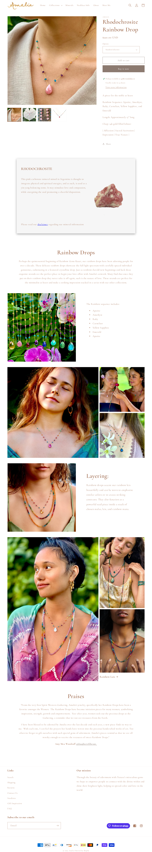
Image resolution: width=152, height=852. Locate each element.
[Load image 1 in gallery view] (14, 115)
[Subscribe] (57, 825)
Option (106, 44)
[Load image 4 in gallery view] (59, 115)
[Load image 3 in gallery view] (44, 115)
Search (10, 777)
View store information (116, 87)
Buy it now (123, 68)
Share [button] (108, 144)
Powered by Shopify (82, 851)
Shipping (11, 782)
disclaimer (43, 224)
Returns (11, 787)
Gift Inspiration (14, 803)
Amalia (71, 851)
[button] (55, 5)
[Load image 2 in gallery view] (29, 115)
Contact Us (12, 793)
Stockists (11, 798)
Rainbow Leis (107, 676)
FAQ (9, 808)
